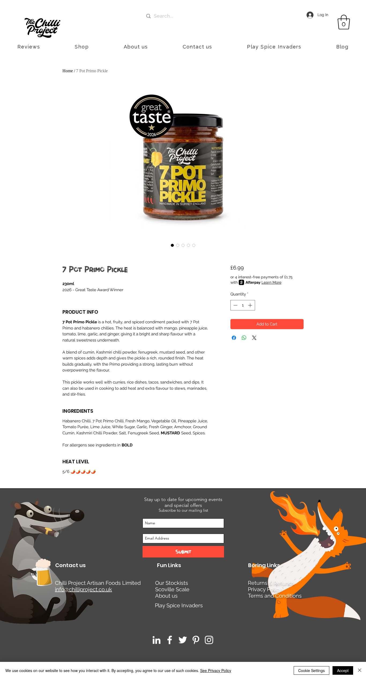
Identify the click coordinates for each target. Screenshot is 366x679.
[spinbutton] (242, 305)
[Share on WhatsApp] (244, 338)
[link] (344, 22)
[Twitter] (182, 640)
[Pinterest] (195, 640)
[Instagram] (209, 640)
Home (67, 71)
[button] (197, 47)
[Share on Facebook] (234, 338)
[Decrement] (234, 305)
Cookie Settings (311, 670)
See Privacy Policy (215, 670)
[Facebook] (169, 640)
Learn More (271, 282)
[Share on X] (254, 338)
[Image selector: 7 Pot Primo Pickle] (172, 245)
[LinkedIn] (156, 640)
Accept (343, 670)
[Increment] (250, 305)
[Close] (359, 670)
